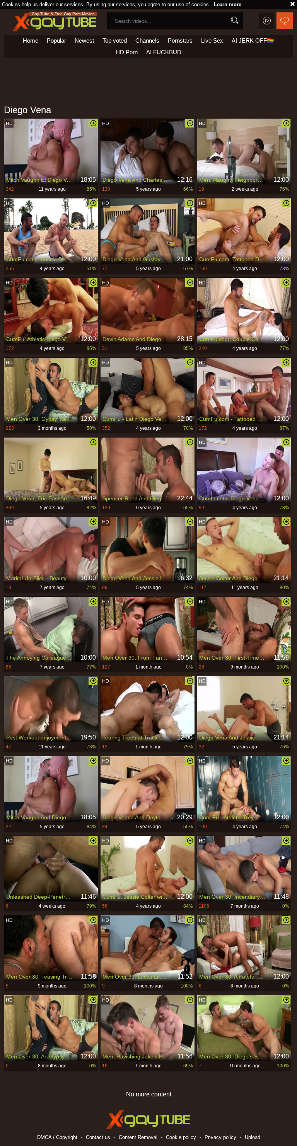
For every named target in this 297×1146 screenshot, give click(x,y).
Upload (252, 1137)
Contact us (98, 1137)
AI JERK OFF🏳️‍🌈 (253, 40)
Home (30, 40)
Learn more (227, 4)
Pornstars (180, 40)
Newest (84, 40)
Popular (56, 40)
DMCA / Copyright (57, 1137)
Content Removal (138, 1137)
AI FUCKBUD (163, 52)
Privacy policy (220, 1137)
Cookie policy (181, 1137)
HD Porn (127, 52)
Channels (147, 40)
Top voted (114, 40)
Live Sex (212, 40)
